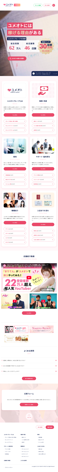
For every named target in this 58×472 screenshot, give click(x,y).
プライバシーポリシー (9, 467)
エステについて (25, 454)
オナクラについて (25, 456)
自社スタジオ (10, 179)
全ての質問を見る (29, 378)
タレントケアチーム (11, 130)
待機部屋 (9, 175)
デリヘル (9, 229)
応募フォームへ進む (29, 404)
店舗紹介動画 (7, 460)
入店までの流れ (41, 446)
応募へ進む (49, 427)
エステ (9, 237)
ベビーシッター (39, 179)
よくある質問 (24, 460)
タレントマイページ (12, 125)
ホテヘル (9, 233)
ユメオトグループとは (9, 434)
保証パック (38, 121)
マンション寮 (10, 184)
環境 (38, 434)
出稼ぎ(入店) (38, 235)
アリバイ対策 (38, 175)
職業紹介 (23, 446)
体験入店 (37, 230)
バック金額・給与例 (40, 125)
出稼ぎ (37, 130)
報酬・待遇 (23, 434)
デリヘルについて (25, 449)
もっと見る (15, 115)
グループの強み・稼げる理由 (12, 121)
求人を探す (47, 5)
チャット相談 (38, 5)
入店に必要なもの (39, 239)
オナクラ (9, 242)
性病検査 (37, 184)
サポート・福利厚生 (8, 446)
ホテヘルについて (25, 451)
